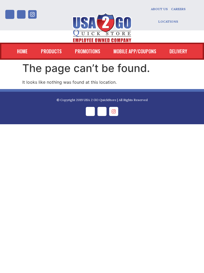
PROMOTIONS (87, 51)
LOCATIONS (168, 21)
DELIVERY (178, 51)
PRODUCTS (51, 51)
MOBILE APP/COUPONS (134, 51)
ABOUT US (159, 9)
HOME (22, 51)
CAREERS (178, 9)
